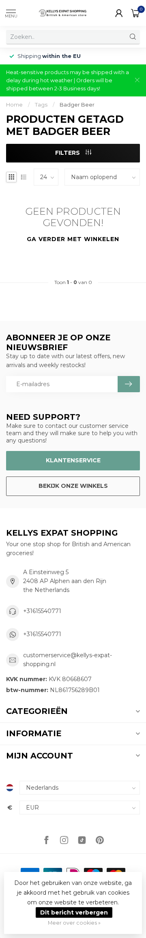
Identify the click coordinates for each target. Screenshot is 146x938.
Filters (68, 152)
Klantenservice (73, 460)
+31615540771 (42, 611)
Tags (41, 104)
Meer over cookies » (74, 923)
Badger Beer (77, 104)
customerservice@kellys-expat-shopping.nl (67, 660)
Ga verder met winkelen (73, 239)
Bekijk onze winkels (73, 485)
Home (14, 104)
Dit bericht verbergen (74, 912)
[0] (135, 13)
